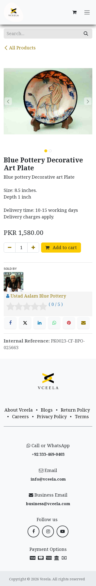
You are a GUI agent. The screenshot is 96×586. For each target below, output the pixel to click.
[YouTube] (62, 531)
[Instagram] (48, 531)
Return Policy (75, 410)
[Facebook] (10, 323)
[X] (25, 323)
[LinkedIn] (40, 323)
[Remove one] (10, 248)
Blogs (47, 410)
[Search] (86, 34)
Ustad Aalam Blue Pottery (38, 296)
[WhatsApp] (54, 323)
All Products (22, 48)
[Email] (83, 323)
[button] (8, 101)
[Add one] (33, 248)
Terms (82, 416)
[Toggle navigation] (87, 12)
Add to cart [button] (64, 247)
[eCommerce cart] (74, 12)
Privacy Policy (52, 416)
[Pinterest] (69, 323)
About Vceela (18, 410)
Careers (20, 416)
